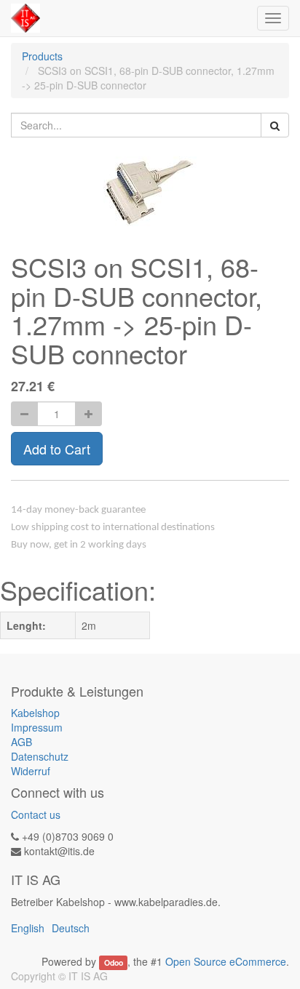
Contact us (35, 814)
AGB (21, 741)
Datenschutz (39, 756)
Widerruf (30, 771)
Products (42, 56)
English (27, 928)
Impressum (37, 727)
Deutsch (71, 928)
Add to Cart (56, 448)
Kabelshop (35, 712)
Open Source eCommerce (225, 961)
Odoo (113, 962)
